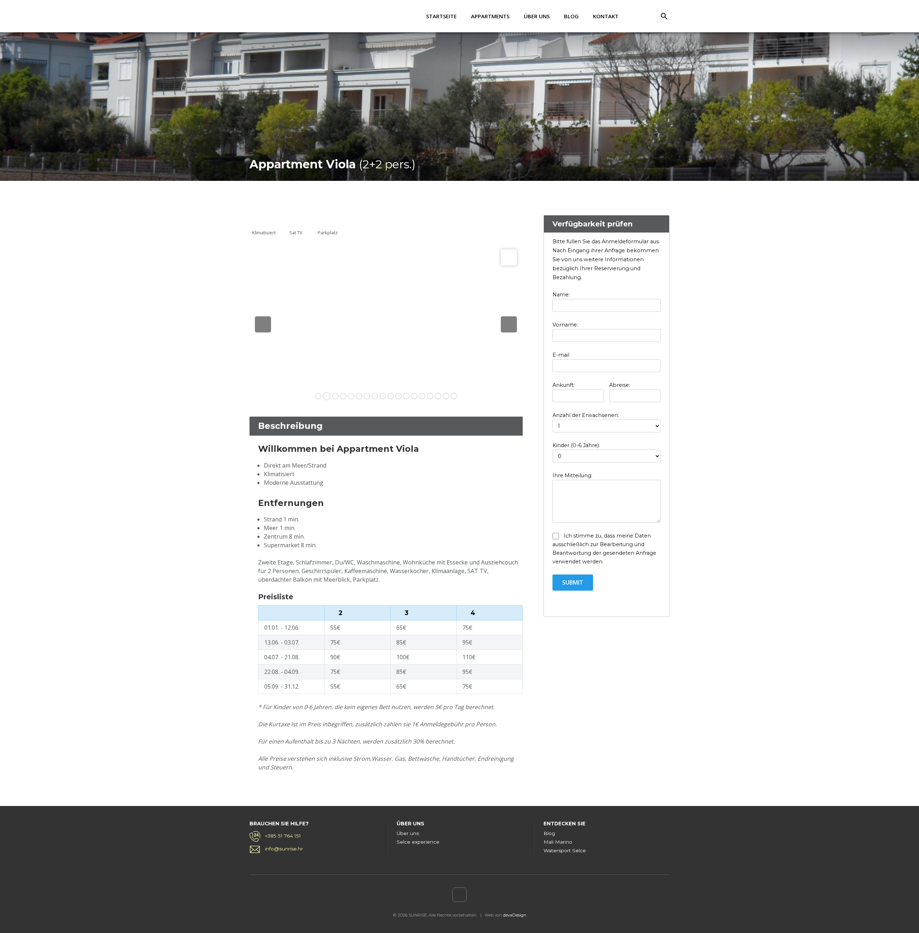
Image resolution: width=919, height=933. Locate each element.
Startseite (441, 16)
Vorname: (565, 325)
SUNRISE (278, 16)
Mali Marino (558, 842)
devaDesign (514, 915)
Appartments (490, 16)
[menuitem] (638, 16)
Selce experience (418, 842)
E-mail (560, 355)
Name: (561, 294)
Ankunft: (563, 385)
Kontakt (606, 16)
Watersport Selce (565, 850)
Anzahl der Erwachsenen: (585, 415)
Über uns (537, 16)
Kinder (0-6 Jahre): (576, 445)
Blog (571, 16)
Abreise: (619, 385)
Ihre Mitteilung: (572, 475)
